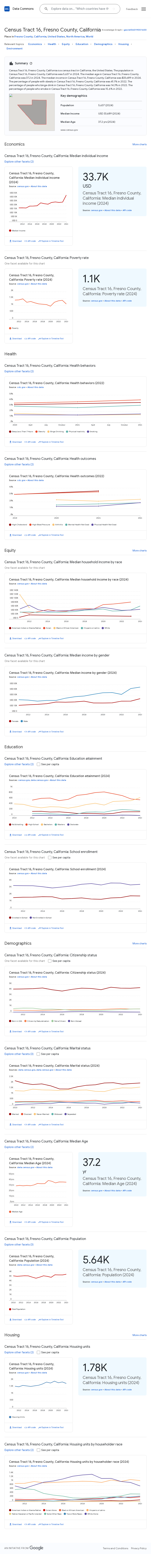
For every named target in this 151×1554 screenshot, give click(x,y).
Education (82, 44)
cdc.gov (21, 387)
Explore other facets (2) (19, 161)
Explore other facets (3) (19, 1054)
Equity (66, 44)
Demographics (103, 44)
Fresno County (23, 36)
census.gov (23, 186)
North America (75, 36)
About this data (39, 186)
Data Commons (23, 9)
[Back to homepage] (7, 8)
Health (52, 44)
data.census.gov (39, 780)
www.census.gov (69, 129)
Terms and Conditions (115, 1548)
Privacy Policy (139, 1548)
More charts (140, 144)
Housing (123, 44)
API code (32, 241)
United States (56, 36)
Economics (35, 44)
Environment (14, 48)
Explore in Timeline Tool (53, 241)
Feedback (132, 9)
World (89, 36)
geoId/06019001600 (135, 29)
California (40, 36)
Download (17, 241)
